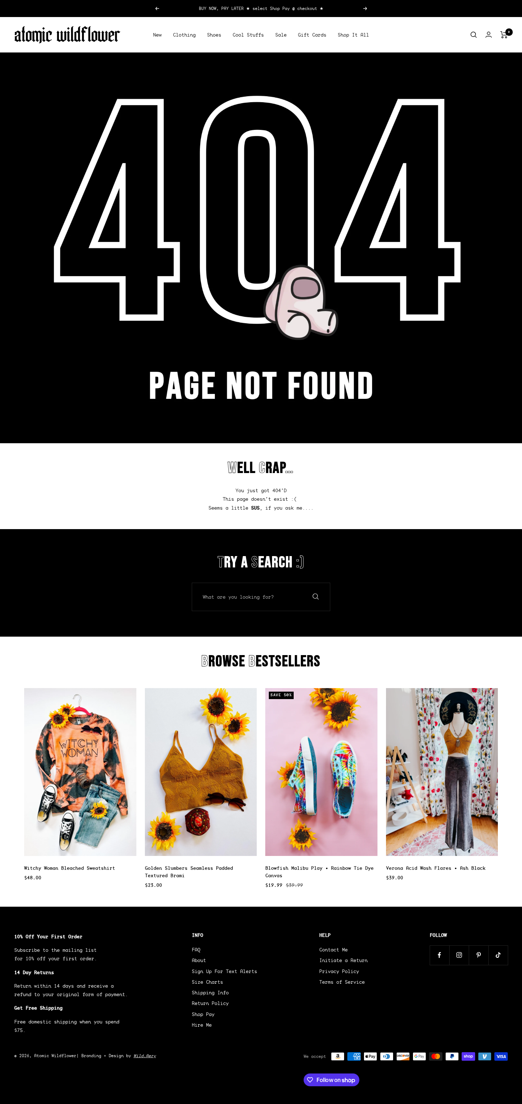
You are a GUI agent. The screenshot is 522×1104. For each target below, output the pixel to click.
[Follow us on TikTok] (498, 955)
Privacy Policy (339, 971)
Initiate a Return (343, 960)
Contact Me (333, 949)
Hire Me (202, 1025)
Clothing (184, 35)
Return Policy (210, 1003)
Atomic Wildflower (55, 1055)
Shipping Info (210, 992)
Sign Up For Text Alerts (224, 971)
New (157, 35)
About (199, 960)
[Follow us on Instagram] (459, 955)
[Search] (474, 35)
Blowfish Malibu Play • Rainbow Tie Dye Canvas (319, 872)
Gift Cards (312, 35)
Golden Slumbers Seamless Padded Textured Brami (189, 872)
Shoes (214, 35)
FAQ (196, 949)
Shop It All (353, 35)
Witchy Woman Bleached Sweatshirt (69, 868)
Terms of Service (342, 982)
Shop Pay (203, 1014)
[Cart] (504, 34)
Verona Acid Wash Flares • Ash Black (435, 868)
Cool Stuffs (248, 35)
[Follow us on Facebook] (439, 955)
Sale (281, 35)
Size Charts (207, 982)
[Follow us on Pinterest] (478, 955)
